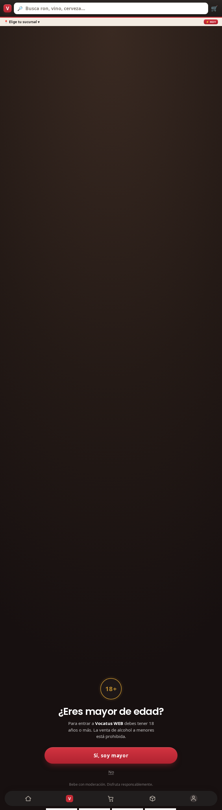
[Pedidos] (152, 798)
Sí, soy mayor (111, 755)
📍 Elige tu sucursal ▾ (22, 22)
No (111, 772)
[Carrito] (111, 798)
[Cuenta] (193, 798)
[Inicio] (28, 798)
